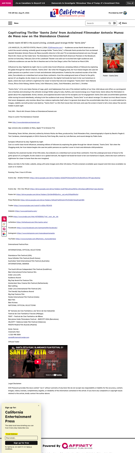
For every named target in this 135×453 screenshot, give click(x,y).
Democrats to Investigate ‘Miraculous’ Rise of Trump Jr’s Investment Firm (85, 3)
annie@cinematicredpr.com (18, 337)
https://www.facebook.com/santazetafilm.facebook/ (37, 228)
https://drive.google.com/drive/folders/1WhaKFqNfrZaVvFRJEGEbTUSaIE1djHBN (52, 200)
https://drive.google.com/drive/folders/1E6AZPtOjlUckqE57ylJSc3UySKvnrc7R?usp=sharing (65, 178)
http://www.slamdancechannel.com (26, 122)
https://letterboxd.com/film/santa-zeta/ (32, 222)
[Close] (39, 405)
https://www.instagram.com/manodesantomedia (36, 233)
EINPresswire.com (55, 48)
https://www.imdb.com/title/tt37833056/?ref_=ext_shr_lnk (35, 217)
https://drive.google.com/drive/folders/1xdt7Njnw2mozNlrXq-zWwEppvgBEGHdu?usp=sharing (66, 189)
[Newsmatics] (4, 233)
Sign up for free (21, 443)
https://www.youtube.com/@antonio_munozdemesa (36, 239)
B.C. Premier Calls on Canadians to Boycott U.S (23, 3)
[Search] (109, 23)
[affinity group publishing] (4, 228)
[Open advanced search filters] (114, 23)
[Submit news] (4, 219)
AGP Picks (6, 3)
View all (130, 3)
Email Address (11, 434)
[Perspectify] (4, 224)
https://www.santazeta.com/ (26, 211)
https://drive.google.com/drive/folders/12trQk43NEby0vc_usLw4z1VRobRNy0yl (47, 194)
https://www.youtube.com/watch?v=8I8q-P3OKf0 (33, 206)
